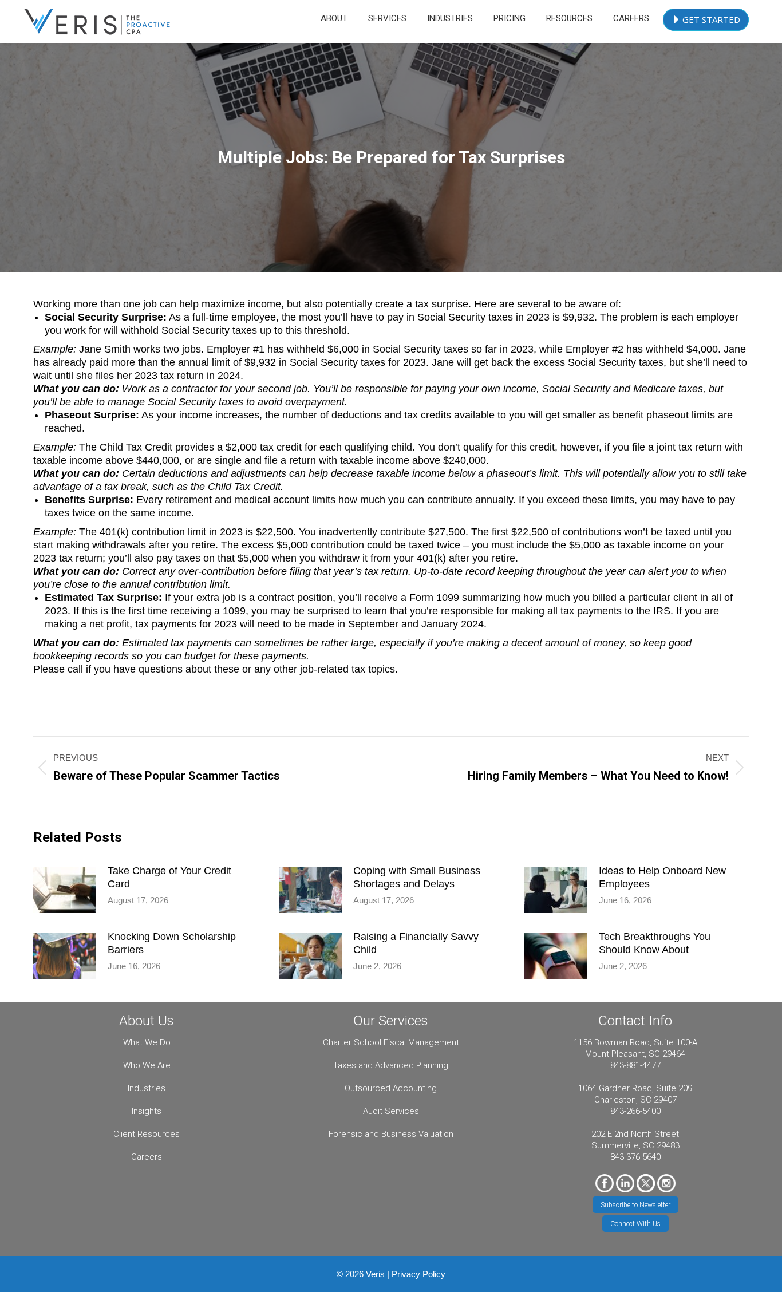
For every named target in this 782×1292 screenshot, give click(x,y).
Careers (146, 1157)
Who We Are (147, 1065)
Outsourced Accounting (391, 1088)
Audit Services (391, 1111)
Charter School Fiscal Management (391, 1042)
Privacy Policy (418, 1274)
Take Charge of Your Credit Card (169, 877)
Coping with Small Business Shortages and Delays (416, 877)
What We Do (147, 1042)
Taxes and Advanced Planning (390, 1065)
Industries (146, 1088)
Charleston (615, 1100)
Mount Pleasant (615, 1054)
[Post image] (64, 890)
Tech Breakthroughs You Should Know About (654, 943)
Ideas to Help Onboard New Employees (662, 877)
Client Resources (146, 1134)
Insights (146, 1111)
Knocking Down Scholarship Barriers (172, 943)
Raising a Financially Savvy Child (416, 943)
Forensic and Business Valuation (391, 1134)
